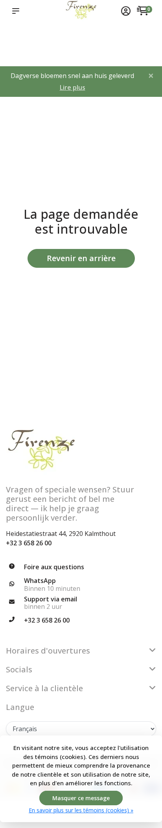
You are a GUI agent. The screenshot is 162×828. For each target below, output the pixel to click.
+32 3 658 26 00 (29, 543)
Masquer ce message (81, 798)
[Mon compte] (126, 12)
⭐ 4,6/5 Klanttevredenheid (52, 35)
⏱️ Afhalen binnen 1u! (16, 43)
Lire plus (72, 87)
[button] (17, 11)
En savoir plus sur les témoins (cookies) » (81, 810)
